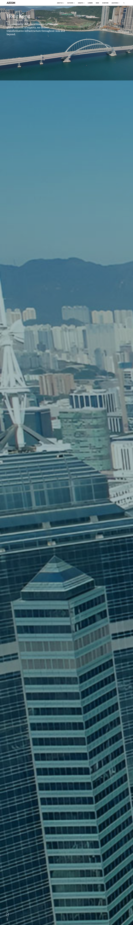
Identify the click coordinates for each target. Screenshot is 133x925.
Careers (90, 3)
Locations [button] (115, 3)
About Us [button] (59, 3)
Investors (105, 3)
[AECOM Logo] (11, 2)
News (97, 3)
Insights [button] (80, 3)
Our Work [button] (70, 3)
